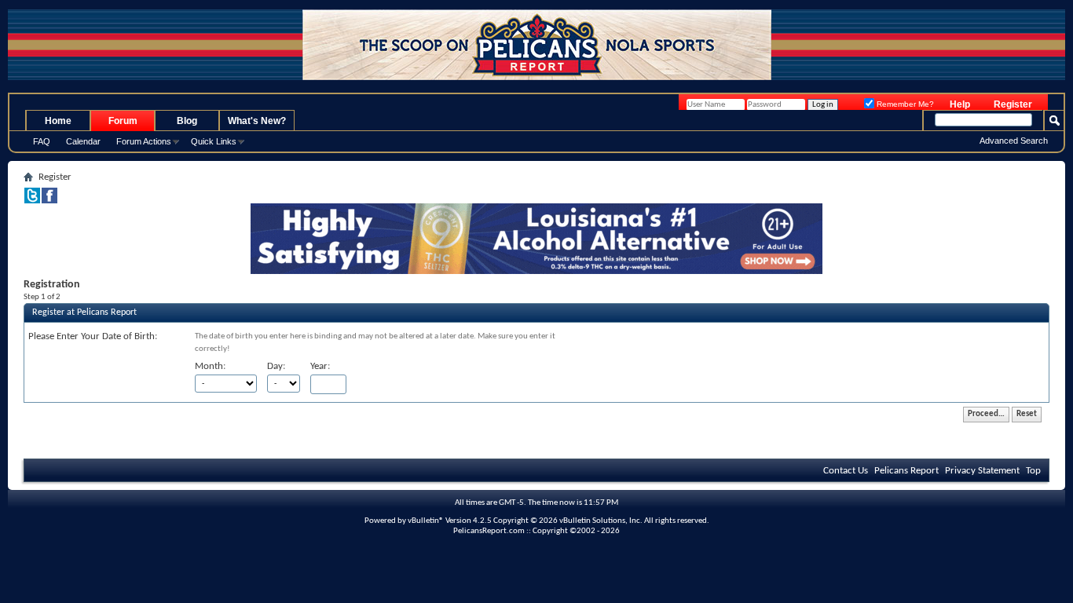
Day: (276, 366)
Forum (122, 120)
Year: (320, 366)
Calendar (83, 141)
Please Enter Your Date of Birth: (92, 336)
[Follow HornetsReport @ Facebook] (49, 201)
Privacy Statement (982, 471)
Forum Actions (143, 141)
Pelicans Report (906, 471)
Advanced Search (1014, 140)
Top (1033, 471)
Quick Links (213, 141)
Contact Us (845, 471)
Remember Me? (904, 104)
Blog (187, 120)
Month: (210, 366)
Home (58, 120)
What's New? (257, 120)
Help (960, 104)
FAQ (41, 141)
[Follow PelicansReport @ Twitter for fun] (32, 201)
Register (1013, 104)
